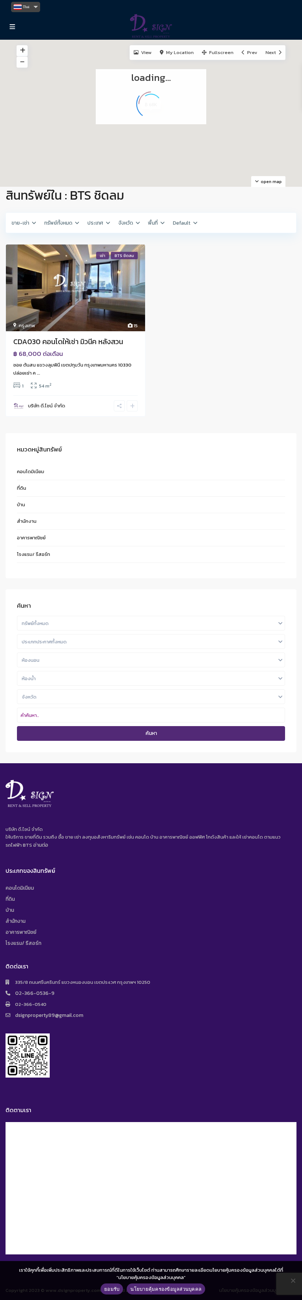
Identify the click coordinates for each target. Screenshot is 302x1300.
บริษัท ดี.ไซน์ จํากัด (46, 405)
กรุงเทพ (27, 325)
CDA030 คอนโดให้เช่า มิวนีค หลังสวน (68, 341)
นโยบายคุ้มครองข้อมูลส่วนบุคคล (165, 1289)
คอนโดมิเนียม (30, 471)
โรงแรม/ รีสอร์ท (33, 554)
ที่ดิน (21, 488)
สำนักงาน (26, 521)
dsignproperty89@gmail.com (49, 1015)
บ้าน (21, 504)
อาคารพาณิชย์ (31, 537)
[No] (292, 1280)
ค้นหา (151, 733)
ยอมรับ (111, 1289)
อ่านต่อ (40, 845)
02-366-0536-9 (35, 993)
